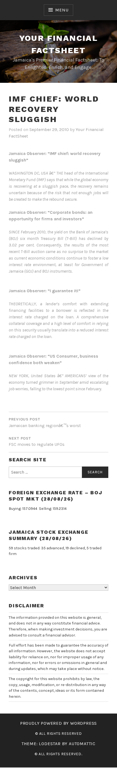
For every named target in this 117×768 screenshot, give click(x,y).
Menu (61, 10)
